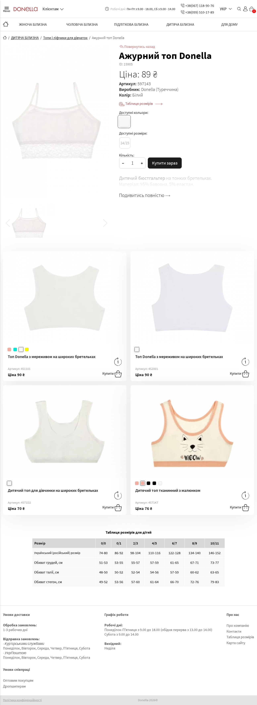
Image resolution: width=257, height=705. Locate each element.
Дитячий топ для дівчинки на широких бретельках (53, 490)
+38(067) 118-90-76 (199, 5)
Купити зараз (164, 163)
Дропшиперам (14, 686)
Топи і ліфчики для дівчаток (65, 37)
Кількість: (126, 155)
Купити (108, 373)
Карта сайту (235, 642)
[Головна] (5, 24)
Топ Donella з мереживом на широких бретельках (52, 356)
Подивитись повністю (142, 195)
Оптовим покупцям (18, 680)
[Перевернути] (118, 361)
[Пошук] (239, 8)
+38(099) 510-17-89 (199, 12)
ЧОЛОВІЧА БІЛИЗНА (82, 24)
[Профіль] (245, 8)
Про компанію (237, 625)
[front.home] (5, 37)
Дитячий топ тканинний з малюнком (167, 490)
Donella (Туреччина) (159, 89)
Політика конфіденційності (22, 700)
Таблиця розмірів (139, 103)
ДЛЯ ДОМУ (229, 24)
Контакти (233, 631)
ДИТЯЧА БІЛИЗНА (180, 24)
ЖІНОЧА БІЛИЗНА (33, 24)
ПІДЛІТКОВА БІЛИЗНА (131, 24)
